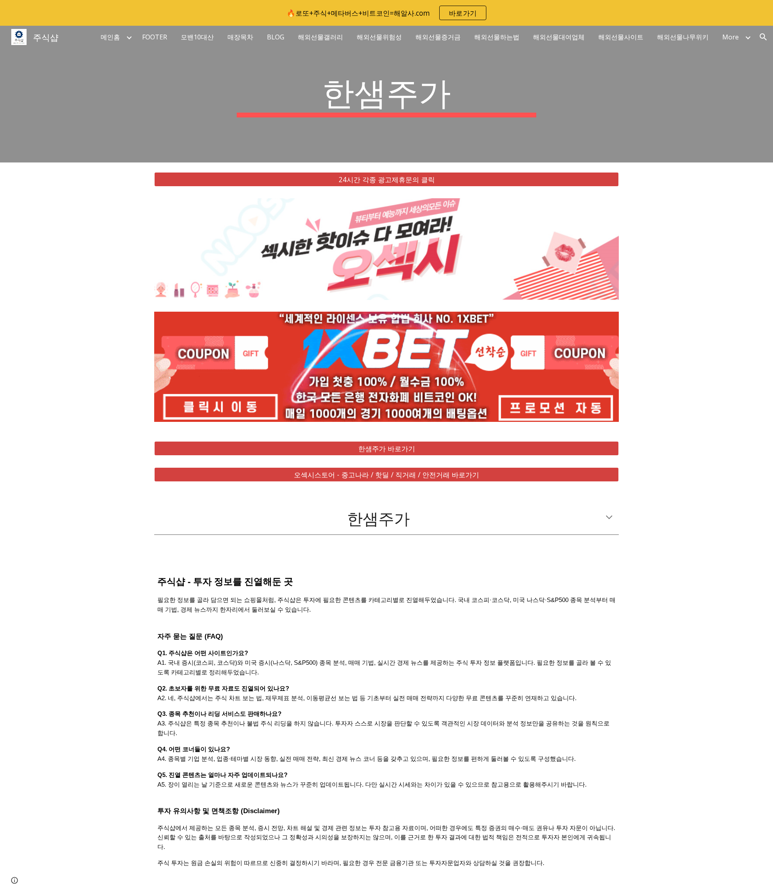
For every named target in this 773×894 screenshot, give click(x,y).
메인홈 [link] (110, 37)
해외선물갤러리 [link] (320, 37)
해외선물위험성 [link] (379, 37)
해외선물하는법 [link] (496, 37)
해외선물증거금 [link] (438, 37)
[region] (386, 13)
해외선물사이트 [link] (620, 37)
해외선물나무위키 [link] (683, 37)
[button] (763, 37)
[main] (386, 94)
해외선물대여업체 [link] (559, 37)
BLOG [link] (275, 37)
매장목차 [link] (240, 37)
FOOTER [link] (154, 37)
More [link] (730, 37)
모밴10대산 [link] (197, 37)
